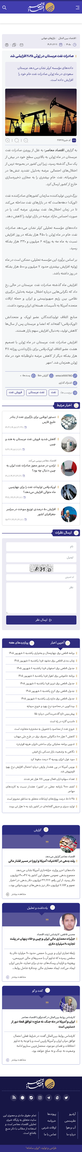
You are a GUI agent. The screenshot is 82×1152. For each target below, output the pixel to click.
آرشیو (72, 1114)
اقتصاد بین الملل (67, 38)
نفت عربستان (36, 392)
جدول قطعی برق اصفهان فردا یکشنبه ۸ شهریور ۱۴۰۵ (46, 668)
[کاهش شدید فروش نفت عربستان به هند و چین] (69, 444)
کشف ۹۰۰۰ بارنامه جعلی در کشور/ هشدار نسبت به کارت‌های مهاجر (40, 789)
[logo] (41, 7)
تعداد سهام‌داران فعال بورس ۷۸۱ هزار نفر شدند (49, 779)
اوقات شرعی (49, 1127)
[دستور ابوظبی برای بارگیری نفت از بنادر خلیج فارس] (69, 422)
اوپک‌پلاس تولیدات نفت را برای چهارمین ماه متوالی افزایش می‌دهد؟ (32, 490)
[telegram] (48, 1098)
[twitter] (66, 1098)
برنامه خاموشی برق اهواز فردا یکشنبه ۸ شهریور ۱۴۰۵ (46, 676)
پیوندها (51, 1114)
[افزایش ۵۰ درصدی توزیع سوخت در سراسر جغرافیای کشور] (69, 514)
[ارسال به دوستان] (21, 45)
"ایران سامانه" (33, 1148)
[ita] (57, 1098)
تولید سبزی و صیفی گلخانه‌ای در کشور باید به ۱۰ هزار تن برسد (42, 806)
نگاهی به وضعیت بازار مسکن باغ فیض (53, 752)
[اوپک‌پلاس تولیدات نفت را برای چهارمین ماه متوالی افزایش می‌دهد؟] (69, 492)
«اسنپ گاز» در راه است (62, 721)
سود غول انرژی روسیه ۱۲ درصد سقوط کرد (53, 759)
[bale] (31, 1098)
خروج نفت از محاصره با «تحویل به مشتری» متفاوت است (44, 729)
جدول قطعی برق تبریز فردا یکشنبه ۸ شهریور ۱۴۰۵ (47, 683)
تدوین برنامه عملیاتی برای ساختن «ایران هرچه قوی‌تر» (46, 744)
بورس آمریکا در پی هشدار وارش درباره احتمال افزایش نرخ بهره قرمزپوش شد (40, 769)
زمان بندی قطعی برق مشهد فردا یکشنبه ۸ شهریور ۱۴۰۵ (44, 661)
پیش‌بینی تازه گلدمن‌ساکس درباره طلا (54, 714)
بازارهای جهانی (48, 38)
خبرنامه (51, 1121)
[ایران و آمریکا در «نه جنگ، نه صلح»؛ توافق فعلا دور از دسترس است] (68, 1005)
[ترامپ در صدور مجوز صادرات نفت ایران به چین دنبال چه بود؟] (69, 468)
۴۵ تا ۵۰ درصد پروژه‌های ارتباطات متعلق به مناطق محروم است (41, 799)
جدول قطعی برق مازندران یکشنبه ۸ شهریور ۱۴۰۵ (48, 699)
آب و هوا (71, 1127)
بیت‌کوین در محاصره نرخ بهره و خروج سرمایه (51, 706)
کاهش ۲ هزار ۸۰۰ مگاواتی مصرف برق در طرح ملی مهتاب (44, 737)
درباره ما (71, 1134)
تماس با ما (50, 1134)
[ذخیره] (14, 45)
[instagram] (40, 1098)
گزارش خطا (43, 376)
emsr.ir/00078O (64, 375)
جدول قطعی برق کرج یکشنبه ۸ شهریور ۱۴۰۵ (50, 691)
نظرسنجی (70, 1121)
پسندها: (26, 376)
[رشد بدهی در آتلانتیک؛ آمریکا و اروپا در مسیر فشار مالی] (68, 844)
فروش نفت (15, 392)
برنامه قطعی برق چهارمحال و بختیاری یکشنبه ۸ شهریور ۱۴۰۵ (42, 653)
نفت (53, 392)
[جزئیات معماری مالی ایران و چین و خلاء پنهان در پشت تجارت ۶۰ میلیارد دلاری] (68, 922)
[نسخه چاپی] (7, 45)
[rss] (13, 1097)
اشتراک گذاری (65, 383)
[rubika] (22, 1098)
